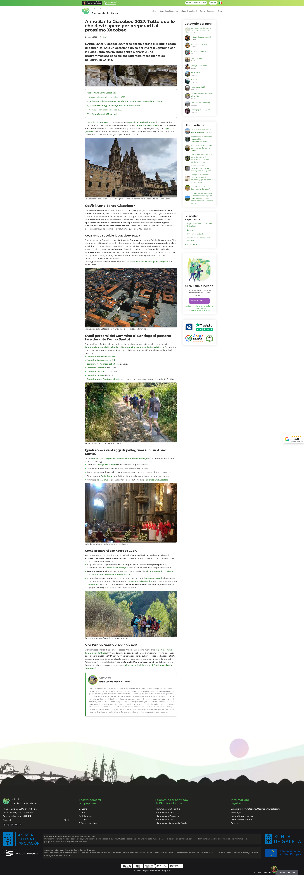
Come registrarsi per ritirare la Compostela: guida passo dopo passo (201, 168)
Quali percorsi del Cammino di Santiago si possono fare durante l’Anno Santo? (125, 101)
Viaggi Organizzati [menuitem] (189, 11)
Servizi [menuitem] (203, 11)
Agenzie (235, 823)
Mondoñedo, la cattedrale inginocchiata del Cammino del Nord (201, 139)
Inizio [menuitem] (154, 11)
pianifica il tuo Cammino (196, 3)
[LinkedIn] (12, 825)
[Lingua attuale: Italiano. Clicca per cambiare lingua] (220, 2)
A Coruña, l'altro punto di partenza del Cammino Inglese (201, 148)
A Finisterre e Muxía (88, 823)
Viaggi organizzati (287, 872)
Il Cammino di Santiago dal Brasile (171, 823)
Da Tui (82, 812)
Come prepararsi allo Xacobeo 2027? (106, 110)
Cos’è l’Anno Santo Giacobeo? (101, 93)
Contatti (7, 820)
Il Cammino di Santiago (197, 234)
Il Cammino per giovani (201, 37)
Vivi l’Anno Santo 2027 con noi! (102, 114)
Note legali (236, 812)
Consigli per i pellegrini (200, 110)
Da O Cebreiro (85, 816)
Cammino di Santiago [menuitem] (168, 11)
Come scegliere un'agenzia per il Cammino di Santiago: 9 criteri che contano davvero (202, 158)
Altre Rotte (195, 73)
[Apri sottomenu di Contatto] (215, 11)
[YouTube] (16, 825)
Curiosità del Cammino (200, 103)
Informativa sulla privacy (242, 816)
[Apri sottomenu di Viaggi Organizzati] (198, 11)
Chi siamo (68, 820)
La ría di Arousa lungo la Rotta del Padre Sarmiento (202, 131)
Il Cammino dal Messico (166, 812)
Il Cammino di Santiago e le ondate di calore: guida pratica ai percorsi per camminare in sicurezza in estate (202, 198)
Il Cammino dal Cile (164, 819)
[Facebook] (4, 825)
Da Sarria (83, 809)
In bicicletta (192, 244)
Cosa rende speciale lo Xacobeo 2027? (107, 97)
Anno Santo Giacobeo (146, 125)
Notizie (103, 37)
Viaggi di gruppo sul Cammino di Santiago (199, 225)
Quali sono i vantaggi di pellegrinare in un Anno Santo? (114, 105)
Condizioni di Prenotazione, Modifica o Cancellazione (255, 809)
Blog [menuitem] (220, 11)
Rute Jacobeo (196, 58)
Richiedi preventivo (262, 872)
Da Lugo (83, 819)
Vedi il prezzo (199, 301)
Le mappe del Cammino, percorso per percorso (201, 29)
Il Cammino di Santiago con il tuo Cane (199, 239)
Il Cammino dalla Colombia (167, 809)
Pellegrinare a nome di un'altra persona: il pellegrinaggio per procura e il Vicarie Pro (202, 178)
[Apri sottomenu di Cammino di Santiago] (179, 11)
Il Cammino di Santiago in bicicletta (202, 95)
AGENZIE (213, 3)
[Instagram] (8, 825)
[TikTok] (20, 825)
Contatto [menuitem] (210, 11)
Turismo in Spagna (199, 44)
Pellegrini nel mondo (200, 66)
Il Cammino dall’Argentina (167, 816)
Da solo (190, 230)
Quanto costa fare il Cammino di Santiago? (200, 188)
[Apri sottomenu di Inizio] (157, 11)
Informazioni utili (198, 87)
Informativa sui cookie (241, 819)
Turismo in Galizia (198, 51)
